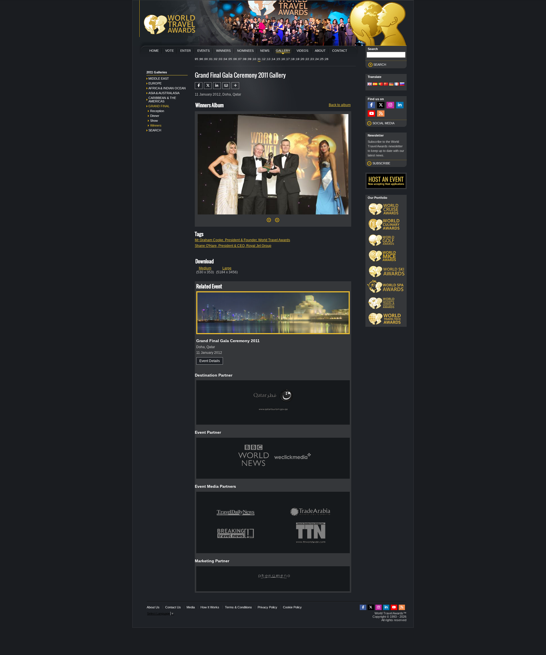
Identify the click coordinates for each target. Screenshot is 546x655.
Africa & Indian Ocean (167, 88)
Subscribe (381, 163)
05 (230, 59)
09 (249, 59)
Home (154, 50)
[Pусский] (402, 84)
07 (240, 59)
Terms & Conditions (238, 607)
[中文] (386, 84)
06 (235, 59)
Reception (157, 111)
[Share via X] (207, 85)
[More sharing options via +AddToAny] (235, 85)
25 (322, 59)
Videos (302, 50)
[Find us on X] (380, 105)
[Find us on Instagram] (390, 105)
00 (206, 59)
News (264, 50)
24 (317, 59)
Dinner (154, 115)
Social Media (383, 123)
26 (326, 59)
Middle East (158, 78)
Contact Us (173, 607)
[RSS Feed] (380, 113)
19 (297, 59)
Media (191, 607)
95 (196, 59)
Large (226, 268)
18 (293, 59)
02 (216, 59)
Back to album (340, 105)
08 (245, 59)
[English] (369, 84)
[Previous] (269, 222)
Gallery (283, 50)
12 (264, 59)
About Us (153, 607)
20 (302, 59)
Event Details (209, 361)
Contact (339, 50)
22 (307, 59)
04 (225, 59)
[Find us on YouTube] (371, 113)
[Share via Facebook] (198, 85)
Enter (185, 50)
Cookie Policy (292, 607)
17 (288, 59)
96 (201, 59)
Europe (155, 83)
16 (283, 59)
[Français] (396, 84)
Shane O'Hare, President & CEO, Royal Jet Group (233, 246)
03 (220, 59)
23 (312, 59)
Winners (223, 50)
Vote (169, 50)
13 (268, 59)
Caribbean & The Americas (162, 99)
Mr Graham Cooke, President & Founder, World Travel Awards (242, 240)
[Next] (273, 216)
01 (211, 59)
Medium (205, 268)
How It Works (209, 607)
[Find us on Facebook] (371, 105)
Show (154, 120)
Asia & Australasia (163, 93)
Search (154, 130)
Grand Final (158, 106)
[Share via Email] (226, 85)
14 (273, 59)
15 (278, 59)
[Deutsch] (391, 84)
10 (254, 59)
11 (259, 59)
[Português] (380, 84)
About (320, 50)
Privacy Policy (267, 607)
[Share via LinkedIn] (216, 85)
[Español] (375, 84)
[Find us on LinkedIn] (400, 105)
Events (203, 50)
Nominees (245, 50)
